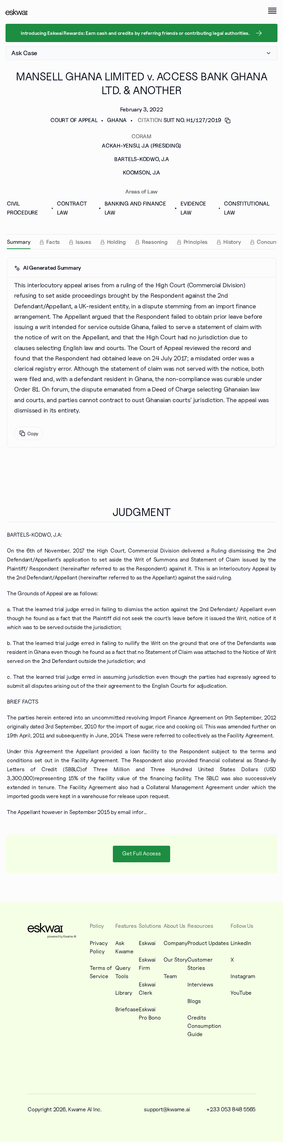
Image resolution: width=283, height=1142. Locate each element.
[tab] (18, 242)
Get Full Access (141, 853)
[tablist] (141, 241)
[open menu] (272, 11)
